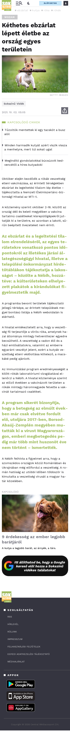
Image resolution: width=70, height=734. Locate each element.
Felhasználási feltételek (23, 646)
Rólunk (12, 631)
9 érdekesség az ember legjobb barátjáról (33, 539)
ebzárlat (22, 10)
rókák (57, 10)
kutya (36, 10)
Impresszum (14, 639)
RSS (9, 616)
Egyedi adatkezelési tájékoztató (28, 654)
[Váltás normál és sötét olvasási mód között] (28, 3)
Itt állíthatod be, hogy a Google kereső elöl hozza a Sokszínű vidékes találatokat (39, 566)
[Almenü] (19, 3)
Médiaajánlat (16, 661)
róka (46, 10)
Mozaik (9, 17)
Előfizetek (50, 3)
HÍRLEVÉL (12, 624)
